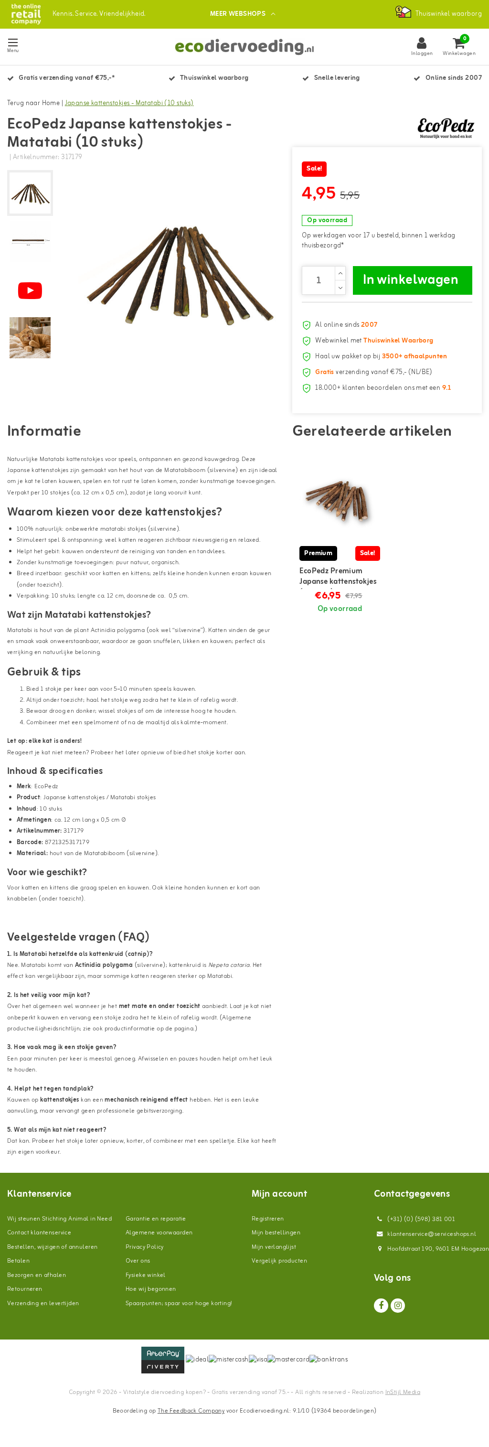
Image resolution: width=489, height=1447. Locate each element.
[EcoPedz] (446, 127)
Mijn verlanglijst (274, 1247)
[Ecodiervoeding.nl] (26, 14)
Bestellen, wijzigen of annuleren (52, 1247)
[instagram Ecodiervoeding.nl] (398, 1305)
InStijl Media (402, 1392)
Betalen (18, 1261)
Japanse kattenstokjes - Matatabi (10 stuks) (129, 103)
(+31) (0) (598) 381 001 (420, 1219)
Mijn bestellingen (276, 1233)
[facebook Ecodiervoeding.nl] (381, 1305)
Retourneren (25, 1289)
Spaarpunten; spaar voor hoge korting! (179, 1303)
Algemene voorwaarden (159, 1233)
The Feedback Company (191, 1411)
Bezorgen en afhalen (36, 1275)
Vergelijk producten (279, 1261)
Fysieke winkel (146, 1275)
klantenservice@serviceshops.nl (431, 1234)
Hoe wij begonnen (151, 1289)
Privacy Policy (145, 1247)
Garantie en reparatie (156, 1219)
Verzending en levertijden (43, 1303)
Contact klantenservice (39, 1233)
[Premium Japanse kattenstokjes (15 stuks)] (339, 501)
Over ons (138, 1261)
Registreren (268, 1219)
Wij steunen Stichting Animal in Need (59, 1219)
